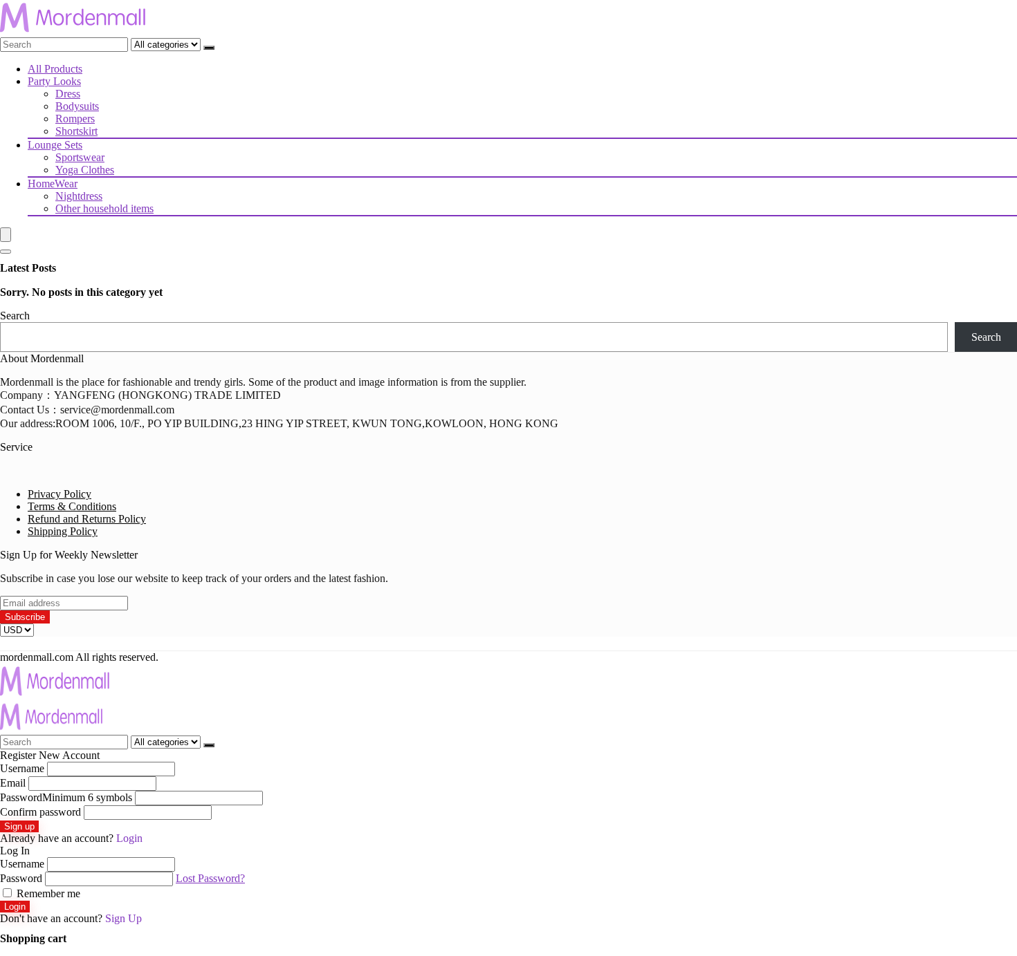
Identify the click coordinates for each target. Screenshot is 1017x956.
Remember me (47, 893)
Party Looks (54, 81)
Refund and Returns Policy (87, 519)
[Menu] (5, 234)
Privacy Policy (59, 494)
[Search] (208, 48)
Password (66, 797)
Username (22, 768)
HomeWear (52, 183)
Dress (67, 94)
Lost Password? (210, 878)
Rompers (75, 118)
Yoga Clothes (84, 170)
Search (15, 315)
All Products (55, 69)
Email (13, 783)
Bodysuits (77, 106)
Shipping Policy (63, 531)
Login (15, 906)
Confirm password (40, 812)
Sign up (19, 826)
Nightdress (78, 196)
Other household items (104, 208)
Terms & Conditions (72, 506)
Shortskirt (76, 131)
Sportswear (79, 157)
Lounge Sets (55, 145)
